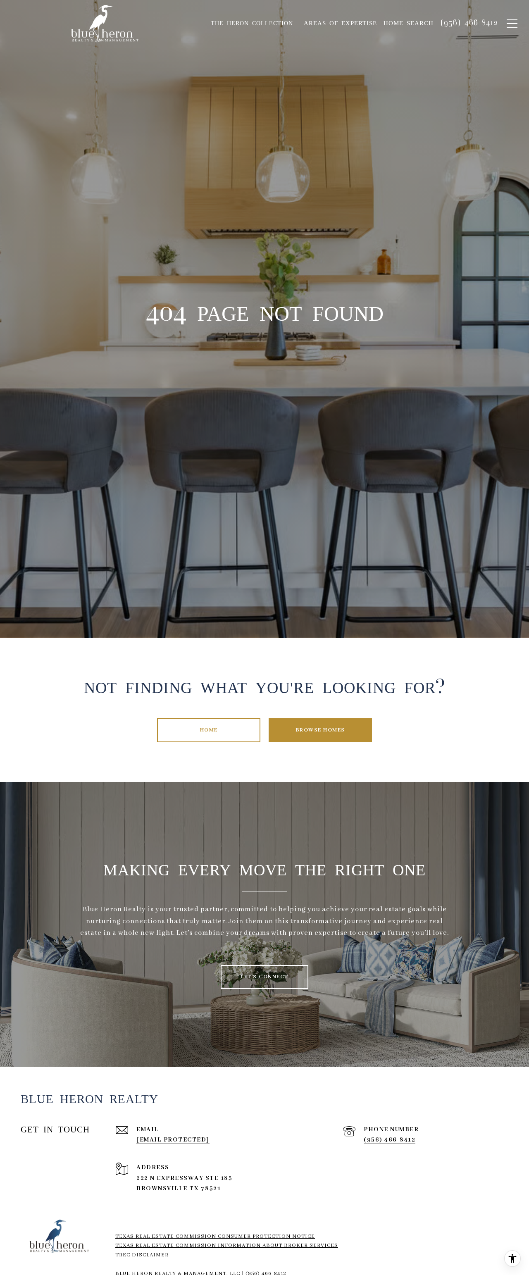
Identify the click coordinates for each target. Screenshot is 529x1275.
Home (209, 730)
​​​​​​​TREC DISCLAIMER (142, 1254)
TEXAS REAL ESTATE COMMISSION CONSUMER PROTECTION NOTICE (215, 1236)
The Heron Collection (252, 23)
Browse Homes (320, 730)
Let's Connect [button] (264, 976)
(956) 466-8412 (389, 1140)
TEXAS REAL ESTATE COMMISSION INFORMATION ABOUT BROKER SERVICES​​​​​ (226, 1245)
